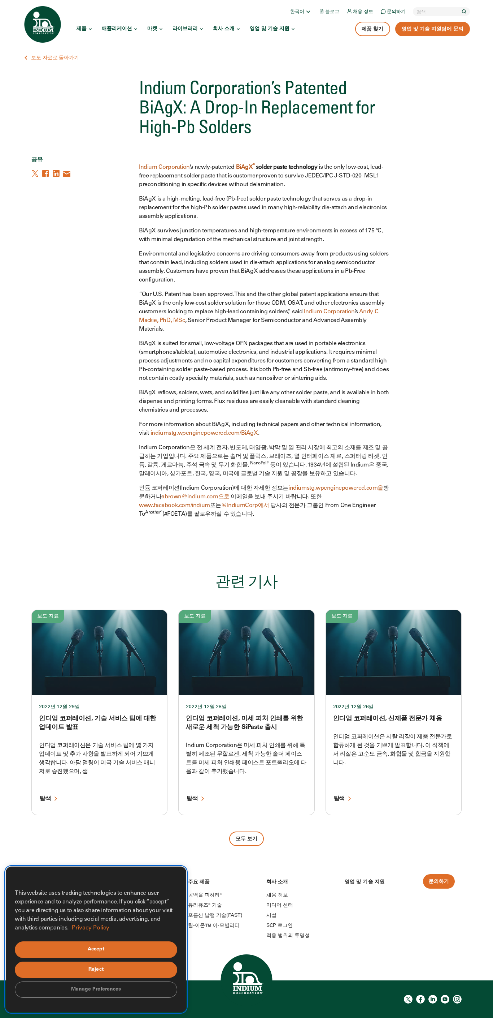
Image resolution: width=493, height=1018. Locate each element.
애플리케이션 (117, 28)
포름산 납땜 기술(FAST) (215, 915)
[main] (246, 423)
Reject (96, 969)
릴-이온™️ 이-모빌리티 (214, 925)
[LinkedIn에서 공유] (56, 173)
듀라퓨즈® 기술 (205, 905)
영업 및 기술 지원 (269, 28)
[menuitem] (300, 11)
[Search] (464, 11)
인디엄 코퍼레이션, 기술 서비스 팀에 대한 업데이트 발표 (97, 723)
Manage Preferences (96, 989)
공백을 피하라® (205, 895)
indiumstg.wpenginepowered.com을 (335, 488)
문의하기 (396, 12)
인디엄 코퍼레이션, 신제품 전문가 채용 (387, 719)
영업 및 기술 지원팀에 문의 (433, 29)
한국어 (297, 12)
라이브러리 (185, 28)
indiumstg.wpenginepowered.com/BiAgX (204, 433)
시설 (271, 915)
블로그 (332, 12)
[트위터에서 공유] (35, 173)
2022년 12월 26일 (353, 707)
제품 (82, 28)
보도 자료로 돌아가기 (55, 58)
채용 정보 (363, 12)
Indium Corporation (164, 167)
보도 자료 (48, 616)
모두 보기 (247, 839)
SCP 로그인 (279, 925)
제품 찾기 (373, 29)
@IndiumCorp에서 (245, 505)
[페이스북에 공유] (46, 173)
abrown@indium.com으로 (195, 497)
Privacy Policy (90, 928)
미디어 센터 (279, 905)
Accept (96, 949)
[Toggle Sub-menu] (308, 11)
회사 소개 (224, 28)
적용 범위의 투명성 (288, 935)
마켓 (152, 28)
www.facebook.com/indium (174, 505)
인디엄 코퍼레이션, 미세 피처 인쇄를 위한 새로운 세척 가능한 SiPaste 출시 (244, 723)
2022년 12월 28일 (206, 707)
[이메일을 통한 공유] (67, 173)
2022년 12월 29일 (59, 707)
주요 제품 (199, 882)
